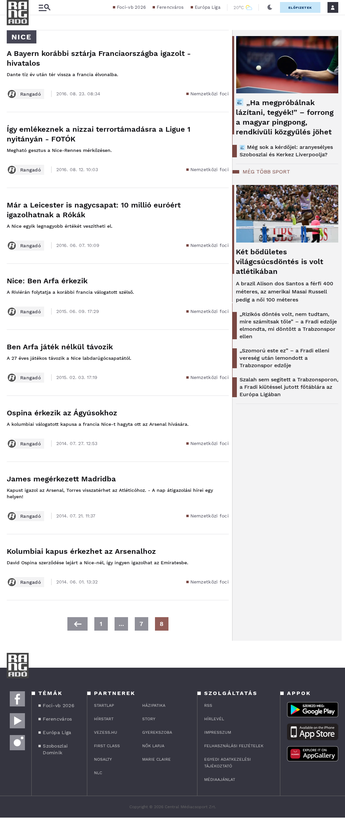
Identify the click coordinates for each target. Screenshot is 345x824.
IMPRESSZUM (217, 732)
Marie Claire (156, 759)
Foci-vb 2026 (131, 7)
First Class (107, 745)
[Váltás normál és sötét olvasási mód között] (270, 7)
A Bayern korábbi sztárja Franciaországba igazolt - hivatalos (99, 58)
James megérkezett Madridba (61, 479)
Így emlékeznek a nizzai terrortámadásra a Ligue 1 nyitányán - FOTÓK (98, 134)
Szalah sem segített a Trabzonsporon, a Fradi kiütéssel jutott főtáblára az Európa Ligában (289, 387)
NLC (98, 772)
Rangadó (30, 94)
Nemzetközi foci (209, 93)
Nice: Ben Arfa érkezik (47, 281)
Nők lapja (153, 745)
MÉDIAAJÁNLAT (219, 779)
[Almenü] (44, 7)
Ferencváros (170, 7)
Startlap (104, 705)
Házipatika (153, 705)
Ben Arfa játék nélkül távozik (60, 347)
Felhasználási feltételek (233, 745)
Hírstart (104, 719)
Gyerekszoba (157, 732)
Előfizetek (300, 7)
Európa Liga (207, 7)
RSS (208, 705)
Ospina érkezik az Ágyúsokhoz (62, 413)
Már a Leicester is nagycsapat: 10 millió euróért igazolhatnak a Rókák (94, 210)
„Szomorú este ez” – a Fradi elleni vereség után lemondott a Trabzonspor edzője (284, 358)
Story (148, 719)
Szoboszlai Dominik (55, 749)
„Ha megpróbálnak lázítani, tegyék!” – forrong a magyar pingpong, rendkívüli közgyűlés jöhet (285, 117)
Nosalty (103, 759)
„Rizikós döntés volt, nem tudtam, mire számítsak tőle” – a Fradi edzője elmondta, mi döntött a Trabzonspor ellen (288, 325)
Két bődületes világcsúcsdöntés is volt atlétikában (279, 262)
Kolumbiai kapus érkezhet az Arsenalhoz (81, 551)
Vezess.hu (105, 732)
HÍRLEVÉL (214, 719)
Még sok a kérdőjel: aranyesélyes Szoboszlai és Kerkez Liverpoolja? (286, 151)
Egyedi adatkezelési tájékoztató (227, 762)
